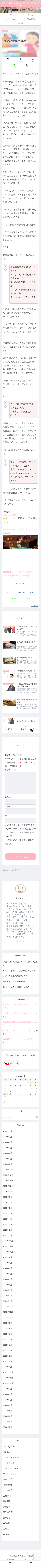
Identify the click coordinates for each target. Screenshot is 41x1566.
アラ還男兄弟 (28, 572)
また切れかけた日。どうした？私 (17, 1022)
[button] (27, 65)
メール (9, 806)
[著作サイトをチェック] (17, 941)
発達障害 (25, 575)
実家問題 (7, 572)
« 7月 (5, 1102)
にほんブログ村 (9, 515)
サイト (8, 816)
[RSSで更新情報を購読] (23, 941)
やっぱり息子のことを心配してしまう (19, 971)
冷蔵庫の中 (8, 575)
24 (5, 1094)
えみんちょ (20, 898)
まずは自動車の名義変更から (15, 976)
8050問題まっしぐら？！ (13, 1039)
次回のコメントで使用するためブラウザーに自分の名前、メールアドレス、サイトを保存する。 (20, 829)
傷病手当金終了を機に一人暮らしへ (18, 987)
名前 (8, 797)
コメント (10, 770)
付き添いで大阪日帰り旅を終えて (17, 1004)
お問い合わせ (10, 1559)
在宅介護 (17, 575)
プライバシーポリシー (30, 1559)
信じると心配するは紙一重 (14, 981)
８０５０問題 (18, 572)
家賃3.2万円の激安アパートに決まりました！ (20, 963)
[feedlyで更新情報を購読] (20, 941)
